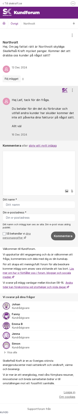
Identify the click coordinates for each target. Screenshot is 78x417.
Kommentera (63, 236)
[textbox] (39, 169)
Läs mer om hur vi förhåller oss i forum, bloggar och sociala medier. (38, 273)
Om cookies (67, 397)
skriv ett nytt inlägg (43, 145)
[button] (66, 191)
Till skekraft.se (13, 3)
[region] (39, 57)
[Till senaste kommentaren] (74, 23)
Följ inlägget (12, 78)
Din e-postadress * (14, 212)
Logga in (69, 392)
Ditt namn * (10, 199)
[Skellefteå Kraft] (4, 23)
